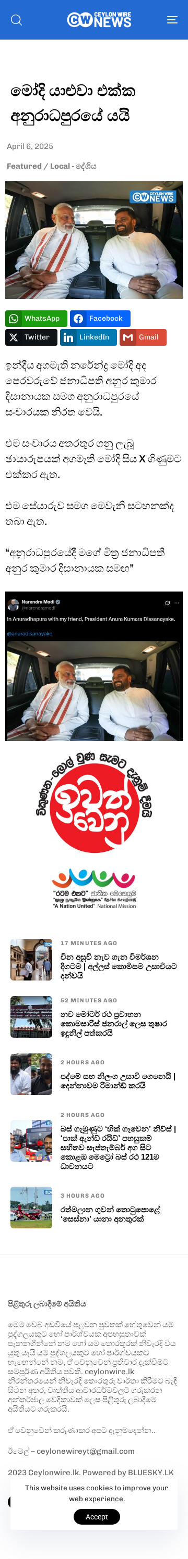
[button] (16, 20)
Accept (97, 1517)
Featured (24, 166)
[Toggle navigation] (150, 20)
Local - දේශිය (73, 166)
